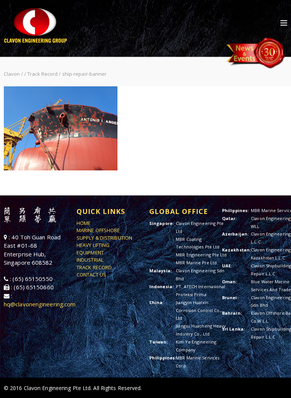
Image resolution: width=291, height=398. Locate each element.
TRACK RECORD (94, 267)
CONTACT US (91, 274)
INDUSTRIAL (90, 259)
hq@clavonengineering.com (39, 304)
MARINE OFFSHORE (98, 230)
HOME (84, 223)
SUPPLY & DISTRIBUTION (104, 237)
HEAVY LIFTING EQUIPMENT (93, 249)
